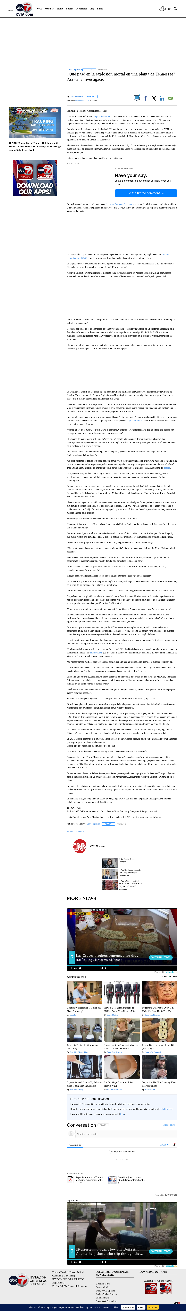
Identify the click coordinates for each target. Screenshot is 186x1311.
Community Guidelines (63, 1275)
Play (92, 8)
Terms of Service (60, 1272)
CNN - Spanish (93, 824)
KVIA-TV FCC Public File (65, 1279)
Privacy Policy (76, 1272)
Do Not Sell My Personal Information (69, 1286)
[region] (122, 1160)
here (122, 1114)
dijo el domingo (135, 420)
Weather (49, 8)
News (39, 8)
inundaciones (96, 652)
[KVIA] (24, 8)
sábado (167, 468)
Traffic (60, 8)
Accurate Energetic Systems (119, 204)
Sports (69, 8)
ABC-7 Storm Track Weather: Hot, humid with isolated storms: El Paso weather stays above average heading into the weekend (35, 146)
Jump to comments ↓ (76, 831)
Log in (165, 1125)
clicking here (167, 1109)
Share (100, 8)
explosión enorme (102, 116)
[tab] (75, 1145)
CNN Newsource (76, 96)
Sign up (172, 1125)
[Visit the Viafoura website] (171, 1195)
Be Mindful (81, 8)
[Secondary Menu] (12, 9)
